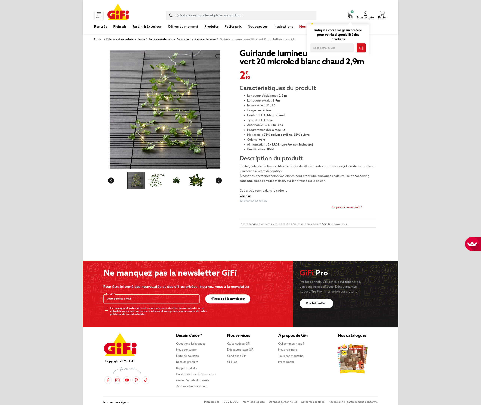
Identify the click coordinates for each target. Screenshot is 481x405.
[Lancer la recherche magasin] (361, 47)
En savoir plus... (340, 224)
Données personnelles (283, 402)
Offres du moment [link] (183, 27)
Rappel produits (186, 368)
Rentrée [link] (100, 27)
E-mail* (110, 294)
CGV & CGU (231, 402)
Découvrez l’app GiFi (240, 350)
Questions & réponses (191, 344)
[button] (350, 15)
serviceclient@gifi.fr (317, 224)
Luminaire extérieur (160, 39)
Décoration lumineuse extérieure (196, 39)
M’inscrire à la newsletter (228, 299)
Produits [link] (211, 27)
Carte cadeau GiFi (238, 344)
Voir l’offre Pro (316, 303)
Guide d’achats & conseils (192, 380)
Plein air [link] (119, 27)
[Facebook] (108, 379)
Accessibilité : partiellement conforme (353, 402)
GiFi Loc (232, 362)
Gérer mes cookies (313, 402)
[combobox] (241, 15)
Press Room (286, 362)
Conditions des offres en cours (196, 374)
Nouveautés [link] (258, 27)
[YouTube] (127, 379)
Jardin (141, 39)
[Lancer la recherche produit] (171, 15)
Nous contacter (186, 350)
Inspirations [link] (283, 27)
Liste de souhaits (187, 356)
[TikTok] (145, 379)
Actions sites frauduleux (192, 386)
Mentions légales (254, 402)
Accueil (98, 39)
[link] (211, 32)
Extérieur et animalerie (120, 39)
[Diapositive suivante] (216, 180)
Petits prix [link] (233, 27)
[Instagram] (117, 379)
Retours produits (187, 362)
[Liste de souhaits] (218, 56)
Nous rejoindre (287, 350)
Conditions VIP (236, 356)
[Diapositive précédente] (114, 180)
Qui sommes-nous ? (291, 344)
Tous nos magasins (290, 356)
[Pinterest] (136, 379)
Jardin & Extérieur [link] (147, 27)
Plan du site (212, 402)
